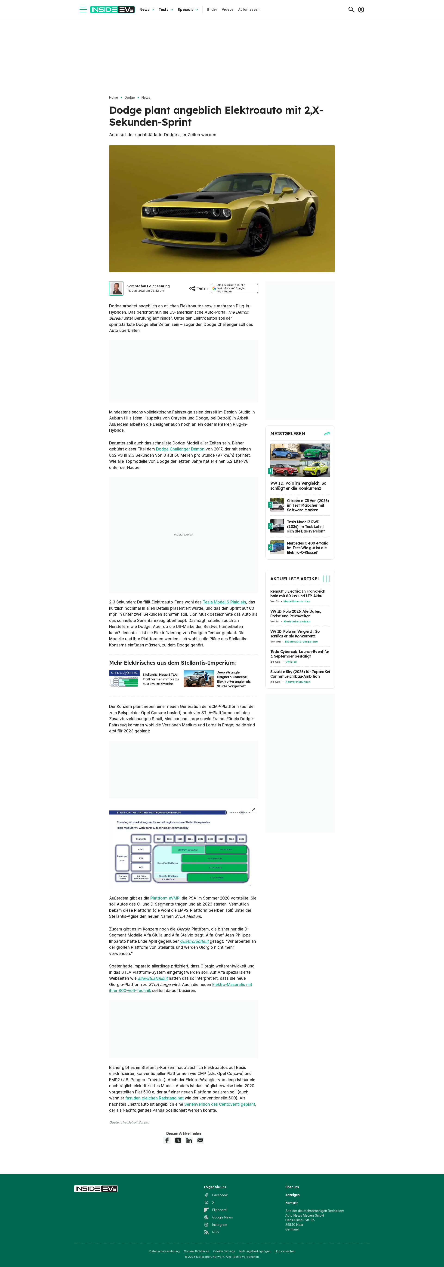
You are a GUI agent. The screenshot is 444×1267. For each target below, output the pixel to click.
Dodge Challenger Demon (180, 449)
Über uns (292, 1187)
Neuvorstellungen (298, 681)
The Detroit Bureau (134, 1122)
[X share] (178, 1140)
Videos (228, 9)
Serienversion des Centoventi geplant (219, 1104)
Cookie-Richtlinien (196, 1251)
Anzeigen (292, 1195)
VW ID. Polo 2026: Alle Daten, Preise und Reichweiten (295, 613)
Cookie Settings (224, 1251)
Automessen (248, 9)
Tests (163, 9)
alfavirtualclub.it (153, 978)
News (144, 9)
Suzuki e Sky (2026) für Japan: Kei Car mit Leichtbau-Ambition (300, 674)
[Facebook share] (167, 1140)
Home (113, 97)
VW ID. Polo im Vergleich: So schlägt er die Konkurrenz (295, 633)
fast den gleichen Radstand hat (154, 1098)
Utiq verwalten (285, 1251)
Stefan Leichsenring (152, 286)
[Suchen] (351, 9)
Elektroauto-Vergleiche (301, 641)
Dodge (130, 97)
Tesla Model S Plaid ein (224, 602)
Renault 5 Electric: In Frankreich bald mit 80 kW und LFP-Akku (297, 593)
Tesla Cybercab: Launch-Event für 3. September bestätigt (299, 653)
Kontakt (291, 1203)
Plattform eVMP (164, 898)
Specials (185, 9)
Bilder (212, 9)
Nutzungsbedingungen (255, 1251)
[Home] (112, 9)
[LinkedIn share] (189, 1140)
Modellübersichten (297, 601)
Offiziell (291, 661)
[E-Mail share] (200, 1140)
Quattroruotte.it (194, 941)
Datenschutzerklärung (164, 1251)
